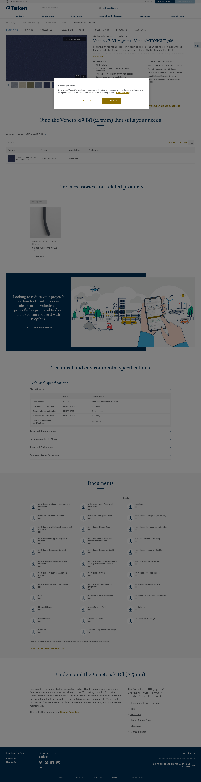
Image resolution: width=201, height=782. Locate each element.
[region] (101, 93)
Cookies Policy (123, 93)
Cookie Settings (90, 101)
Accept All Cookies (111, 101)
